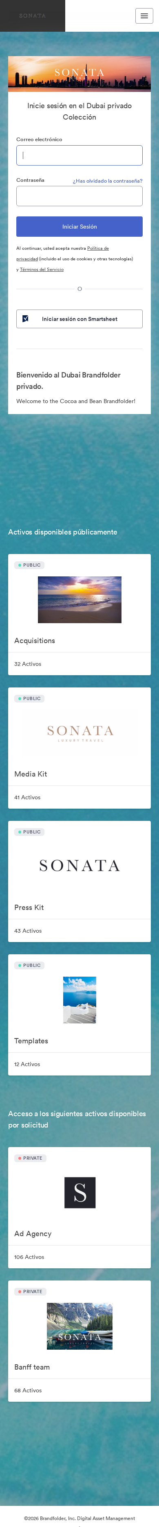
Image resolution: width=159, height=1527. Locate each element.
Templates (31, 1040)
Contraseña (30, 180)
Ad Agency (32, 1233)
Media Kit (30, 774)
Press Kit (29, 907)
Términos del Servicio (42, 269)
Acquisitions (34, 640)
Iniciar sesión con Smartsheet (79, 319)
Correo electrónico (39, 139)
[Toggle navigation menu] (144, 16)
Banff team (32, 1367)
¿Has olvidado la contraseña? (108, 180)
